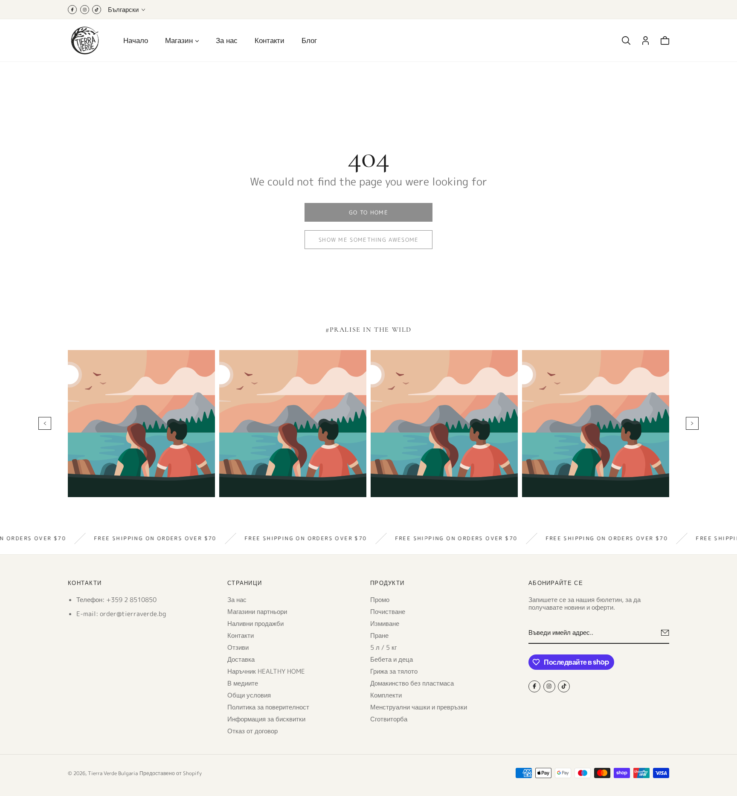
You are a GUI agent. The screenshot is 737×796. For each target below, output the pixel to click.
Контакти (269, 40)
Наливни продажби (255, 623)
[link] (368, 212)
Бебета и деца (391, 658)
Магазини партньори (257, 611)
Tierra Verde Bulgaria (113, 773)
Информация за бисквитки (266, 718)
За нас (227, 40)
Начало (135, 40)
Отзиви (238, 647)
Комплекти (386, 694)
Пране (379, 635)
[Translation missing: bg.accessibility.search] (626, 40)
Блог (309, 40)
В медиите (242, 682)
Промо (379, 599)
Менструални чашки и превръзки (418, 706)
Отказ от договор (252, 730)
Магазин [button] (179, 40)
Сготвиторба (388, 718)
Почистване (387, 611)
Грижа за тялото (394, 670)
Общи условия (249, 694)
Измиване (384, 623)
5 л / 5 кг (383, 647)
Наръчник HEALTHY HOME (266, 670)
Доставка (241, 658)
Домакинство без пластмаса (412, 682)
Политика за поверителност (268, 706)
